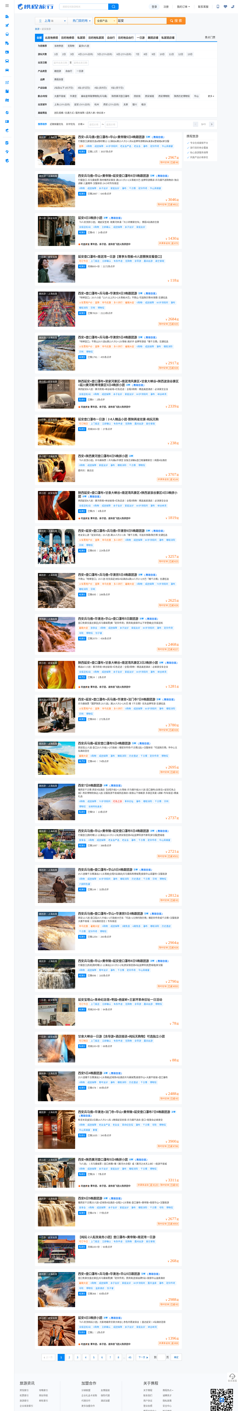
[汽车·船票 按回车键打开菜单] (7, 61)
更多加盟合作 (88, 1406)
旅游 (37, 29)
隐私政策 (167, 1400)
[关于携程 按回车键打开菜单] (7, 161)
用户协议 (147, 1400)
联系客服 (203, 6)
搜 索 (178, 21)
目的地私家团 (96, 37)
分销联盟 (85, 1390)
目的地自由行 (126, 37)
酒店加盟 (105, 1400)
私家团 (81, 37)
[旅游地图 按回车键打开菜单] (7, 100)
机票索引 (24, 1395)
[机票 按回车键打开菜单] (7, 25)
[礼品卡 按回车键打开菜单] (7, 121)
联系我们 (147, 1395)
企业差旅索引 (26, 1406)
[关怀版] (233, 7)
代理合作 (85, 1400)
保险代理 (105, 1395)
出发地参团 (51, 37)
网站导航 (43, 1395)
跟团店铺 (153, 37)
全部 (39, 37)
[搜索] (113, 7)
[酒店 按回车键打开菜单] (7, 16)
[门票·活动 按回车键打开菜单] (7, 52)
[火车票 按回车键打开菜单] (7, 34)
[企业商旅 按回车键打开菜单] (7, 143)
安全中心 (167, 1406)
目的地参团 (67, 37)
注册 (166, 6)
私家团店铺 (167, 37)
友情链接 (105, 1390)
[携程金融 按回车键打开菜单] (7, 130)
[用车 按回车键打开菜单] (7, 70)
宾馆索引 (24, 1390)
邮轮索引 (43, 1400)
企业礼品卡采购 (89, 1395)
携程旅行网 (35, 7)
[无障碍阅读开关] (225, 7)
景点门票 (210, 37)
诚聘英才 (167, 1395)
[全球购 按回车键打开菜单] (7, 112)
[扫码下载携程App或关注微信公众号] (218, 7)
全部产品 (102, 20)
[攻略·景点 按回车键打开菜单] (7, 91)
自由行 (111, 37)
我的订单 (182, 6)
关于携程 (147, 1390)
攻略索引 (43, 1390)
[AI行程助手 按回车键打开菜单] (7, 82)
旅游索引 (24, 1400)
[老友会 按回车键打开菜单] (7, 152)
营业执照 (147, 1406)
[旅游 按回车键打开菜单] (7, 43)
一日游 (141, 37)
